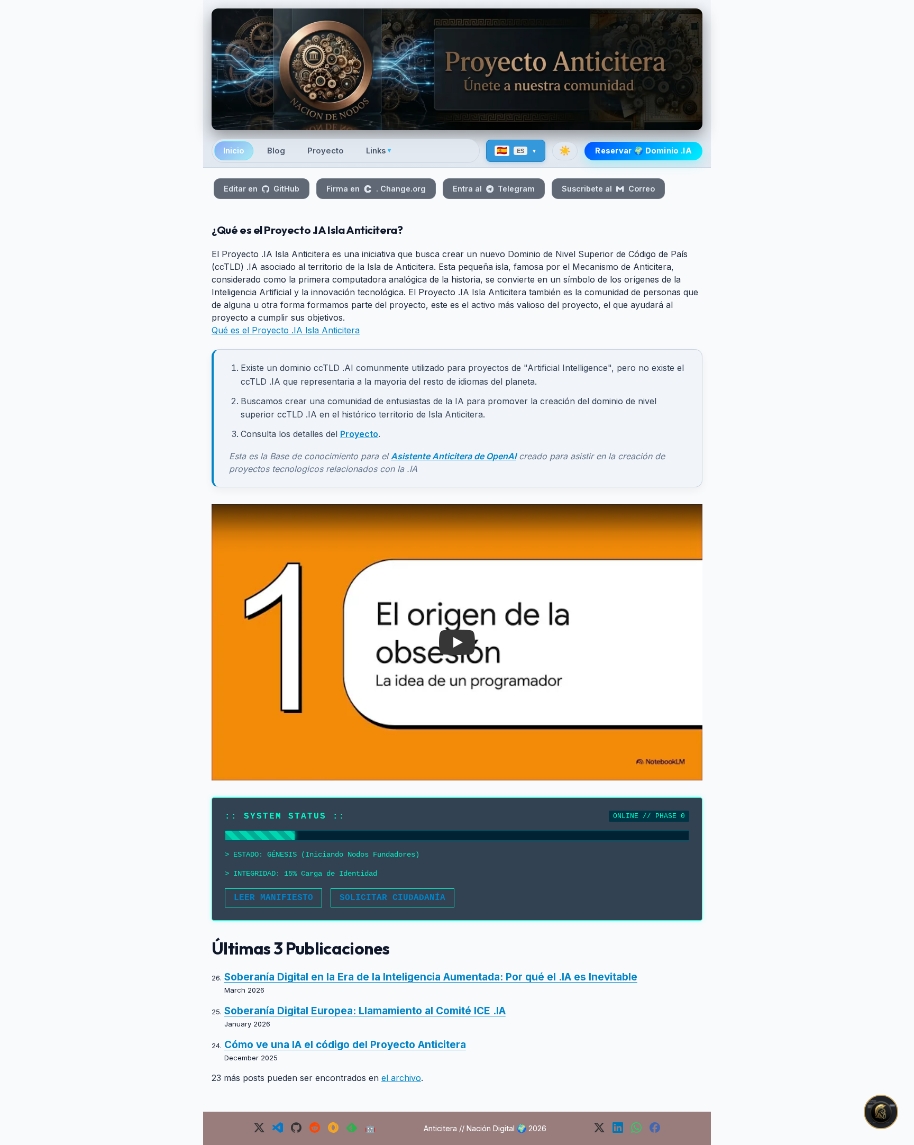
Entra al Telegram (494, 188)
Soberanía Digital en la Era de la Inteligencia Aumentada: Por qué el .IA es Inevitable (430, 977)
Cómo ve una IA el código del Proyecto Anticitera (345, 1045)
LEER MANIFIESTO (273, 898)
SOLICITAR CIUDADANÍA (392, 898)
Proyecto (325, 151)
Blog (276, 151)
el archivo (401, 1078)
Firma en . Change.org (375, 188)
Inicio (233, 151)
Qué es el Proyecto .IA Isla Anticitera (286, 330)
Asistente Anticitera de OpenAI (453, 456)
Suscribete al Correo (608, 188)
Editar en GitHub (261, 188)
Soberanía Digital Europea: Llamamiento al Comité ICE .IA (365, 1011)
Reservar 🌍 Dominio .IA (643, 150)
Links (378, 151)
